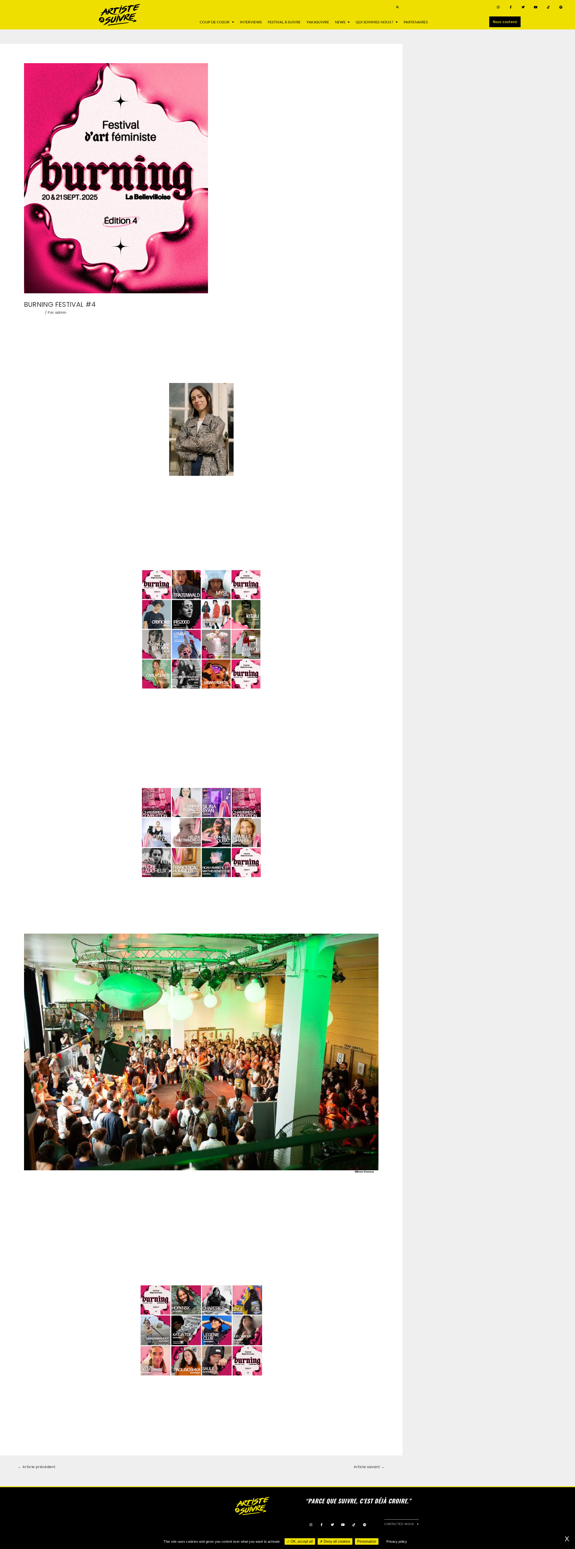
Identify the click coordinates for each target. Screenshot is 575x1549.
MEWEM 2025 (139, 369)
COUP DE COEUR (215, 22)
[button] (397, 7)
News (340, 22)
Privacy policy (396, 1541)
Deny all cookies (336, 1541)
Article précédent (36, 1466)
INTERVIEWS (251, 22)
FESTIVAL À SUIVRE (284, 22)
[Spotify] (561, 7)
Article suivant (369, 1466)
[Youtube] (536, 7)
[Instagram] (498, 7)
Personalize (366, 1541)
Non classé (34, 312)
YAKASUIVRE (317, 22)
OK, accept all (301, 1541)
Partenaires (416, 22)
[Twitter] (523, 7)
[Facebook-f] (510, 7)
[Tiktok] (548, 7)
